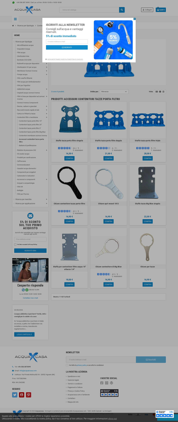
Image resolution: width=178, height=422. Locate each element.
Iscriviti (68, 47)
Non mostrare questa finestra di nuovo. (65, 59)
